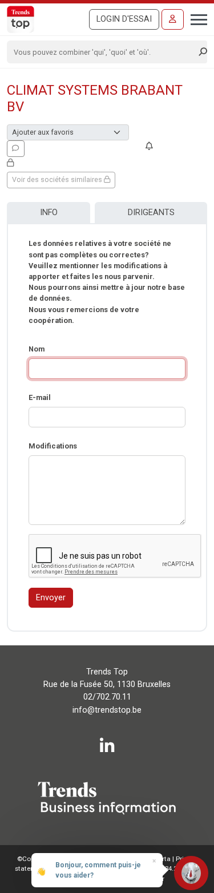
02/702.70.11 (107, 697)
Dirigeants (151, 212)
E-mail (40, 397)
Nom (37, 349)
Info (49, 212)
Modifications (53, 446)
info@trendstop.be (107, 710)
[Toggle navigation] (195, 18)
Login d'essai (124, 19)
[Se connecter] (172, 19)
